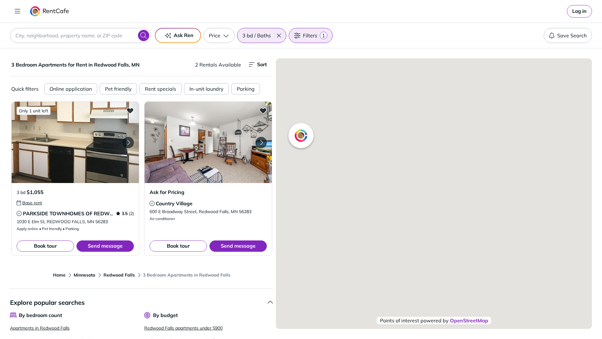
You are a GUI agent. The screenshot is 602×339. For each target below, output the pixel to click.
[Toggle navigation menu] (17, 11)
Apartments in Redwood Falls (40, 328)
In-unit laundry (206, 89)
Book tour (45, 246)
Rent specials (160, 89)
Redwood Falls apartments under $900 (183, 328)
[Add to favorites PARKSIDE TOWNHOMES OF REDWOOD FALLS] (130, 110)
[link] (579, 11)
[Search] (143, 35)
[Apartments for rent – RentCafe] (49, 11)
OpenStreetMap (469, 320)
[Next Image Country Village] (261, 142)
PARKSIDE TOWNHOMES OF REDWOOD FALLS (80, 213)
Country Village (174, 203)
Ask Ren (183, 35)
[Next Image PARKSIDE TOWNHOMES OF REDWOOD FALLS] (128, 142)
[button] (278, 35)
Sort (262, 64)
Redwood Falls (119, 275)
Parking (246, 89)
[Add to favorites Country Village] (263, 110)
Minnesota (84, 275)
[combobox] (80, 35)
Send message (105, 246)
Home (59, 275)
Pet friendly (118, 89)
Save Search (572, 35)
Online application (71, 89)
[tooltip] (29, 203)
